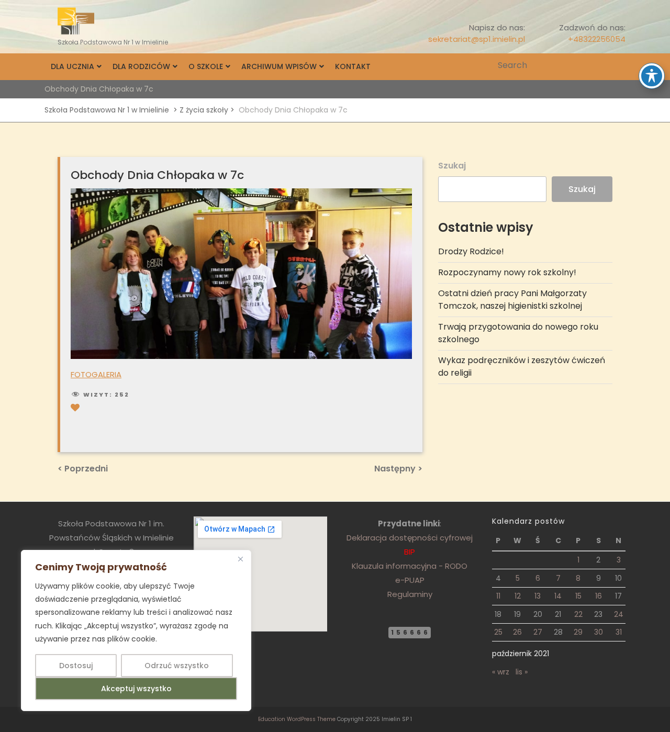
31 (619, 632)
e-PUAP (410, 580)
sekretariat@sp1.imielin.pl (476, 38)
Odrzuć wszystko (176, 665)
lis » (522, 672)
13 (537, 596)
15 (578, 596)
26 (517, 632)
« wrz (500, 672)
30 (598, 632)
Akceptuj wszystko (136, 688)
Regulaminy (409, 594)
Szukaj (452, 166)
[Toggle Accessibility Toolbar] (651, 75)
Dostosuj (76, 665)
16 (598, 596)
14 (558, 596)
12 (518, 596)
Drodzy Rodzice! (471, 251)
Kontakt (353, 66)
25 (498, 632)
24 (618, 614)
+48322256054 (597, 38)
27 (537, 632)
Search (618, 65)
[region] (136, 630)
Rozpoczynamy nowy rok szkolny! (507, 272)
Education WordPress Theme (297, 719)
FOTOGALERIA (96, 374)
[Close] (240, 559)
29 (578, 632)
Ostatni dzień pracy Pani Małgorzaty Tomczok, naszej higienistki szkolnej (512, 299)
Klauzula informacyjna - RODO (409, 565)
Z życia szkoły (204, 110)
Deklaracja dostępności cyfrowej (410, 537)
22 (578, 614)
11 (498, 596)
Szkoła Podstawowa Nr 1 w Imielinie (106, 110)
